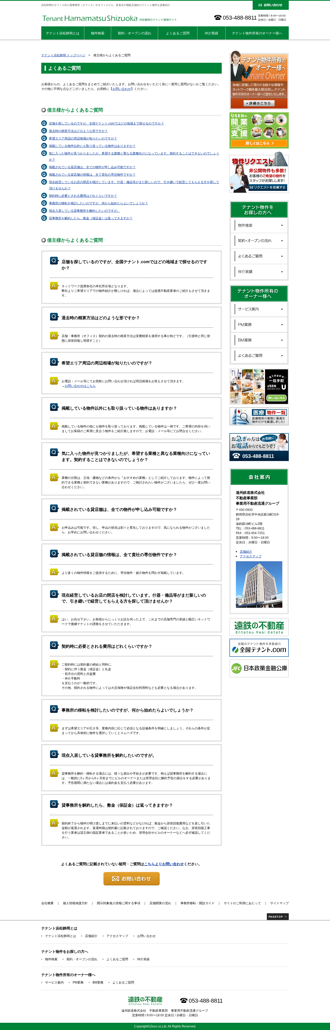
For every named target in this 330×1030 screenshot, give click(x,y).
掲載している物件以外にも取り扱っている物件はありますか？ (92, 146)
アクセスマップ (250, 556)
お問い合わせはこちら (80, 386)
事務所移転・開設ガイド (197, 903)
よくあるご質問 (177, 33)
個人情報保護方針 (75, 903)
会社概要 (47, 903)
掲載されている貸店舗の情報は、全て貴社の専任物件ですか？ (92, 174)
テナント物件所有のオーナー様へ (257, 33)
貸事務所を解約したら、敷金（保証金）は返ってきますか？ (91, 218)
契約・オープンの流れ (134, 33)
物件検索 (97, 33)
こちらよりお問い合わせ (164, 864)
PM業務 (78, 982)
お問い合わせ (121, 89)
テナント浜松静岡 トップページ (63, 55)
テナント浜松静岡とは (62, 33)
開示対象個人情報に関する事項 (118, 903)
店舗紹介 (246, 551)
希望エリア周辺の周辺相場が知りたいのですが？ (83, 138)
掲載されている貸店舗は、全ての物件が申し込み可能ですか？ (92, 167)
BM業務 (98, 982)
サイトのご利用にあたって (242, 903)
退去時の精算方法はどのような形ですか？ (78, 131)
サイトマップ (279, 903)
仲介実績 (211, 33)
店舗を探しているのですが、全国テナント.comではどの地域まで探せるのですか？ (106, 123)
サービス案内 (54, 982)
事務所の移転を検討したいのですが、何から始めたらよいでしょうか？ (98, 203)
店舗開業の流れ (160, 903)
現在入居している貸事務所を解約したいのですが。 (84, 211)
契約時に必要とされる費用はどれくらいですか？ (83, 196)
